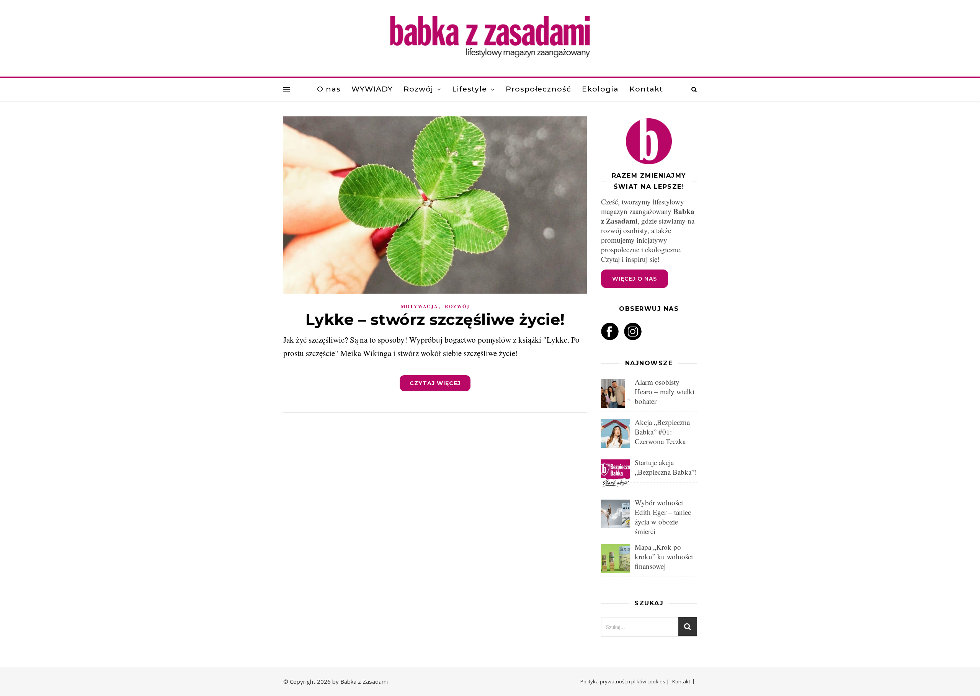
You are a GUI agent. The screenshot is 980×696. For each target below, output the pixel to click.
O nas (329, 89)
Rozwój (418, 89)
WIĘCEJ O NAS (634, 278)
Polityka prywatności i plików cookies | (624, 681)
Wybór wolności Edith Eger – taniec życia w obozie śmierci (663, 517)
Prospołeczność (538, 89)
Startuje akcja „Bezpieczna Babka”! (666, 467)
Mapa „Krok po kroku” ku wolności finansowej (664, 556)
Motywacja (419, 306)
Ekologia (600, 89)
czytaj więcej (435, 383)
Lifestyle (469, 89)
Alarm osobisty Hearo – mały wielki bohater (664, 391)
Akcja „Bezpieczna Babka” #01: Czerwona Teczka (662, 431)
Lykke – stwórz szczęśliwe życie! (435, 319)
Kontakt (646, 89)
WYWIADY (372, 89)
